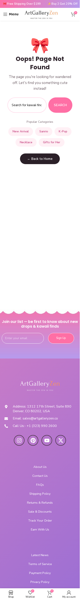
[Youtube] (47, 440)
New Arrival (21, 131)
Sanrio (43, 131)
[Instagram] (19, 440)
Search (60, 105)
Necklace (26, 142)
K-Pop (63, 131)
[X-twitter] (60, 440)
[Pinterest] (33, 440)
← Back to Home (40, 159)
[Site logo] (41, 14)
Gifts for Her (51, 142)
